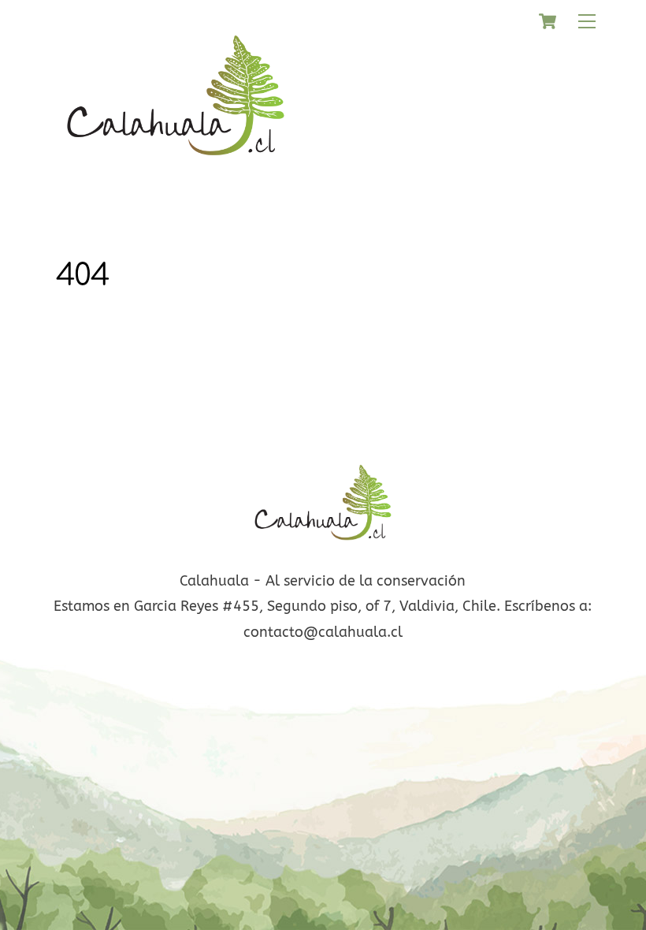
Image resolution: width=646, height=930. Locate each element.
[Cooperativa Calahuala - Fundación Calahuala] (176, 166)
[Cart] (547, 21)
